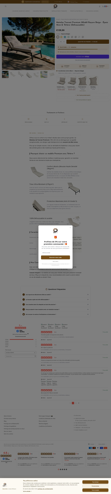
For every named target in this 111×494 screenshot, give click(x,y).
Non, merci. (55, 261)
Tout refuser (95, 482)
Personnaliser (95, 486)
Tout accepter (95, 490)
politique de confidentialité (45, 488)
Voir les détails (26, 491)
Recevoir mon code (55, 257)
